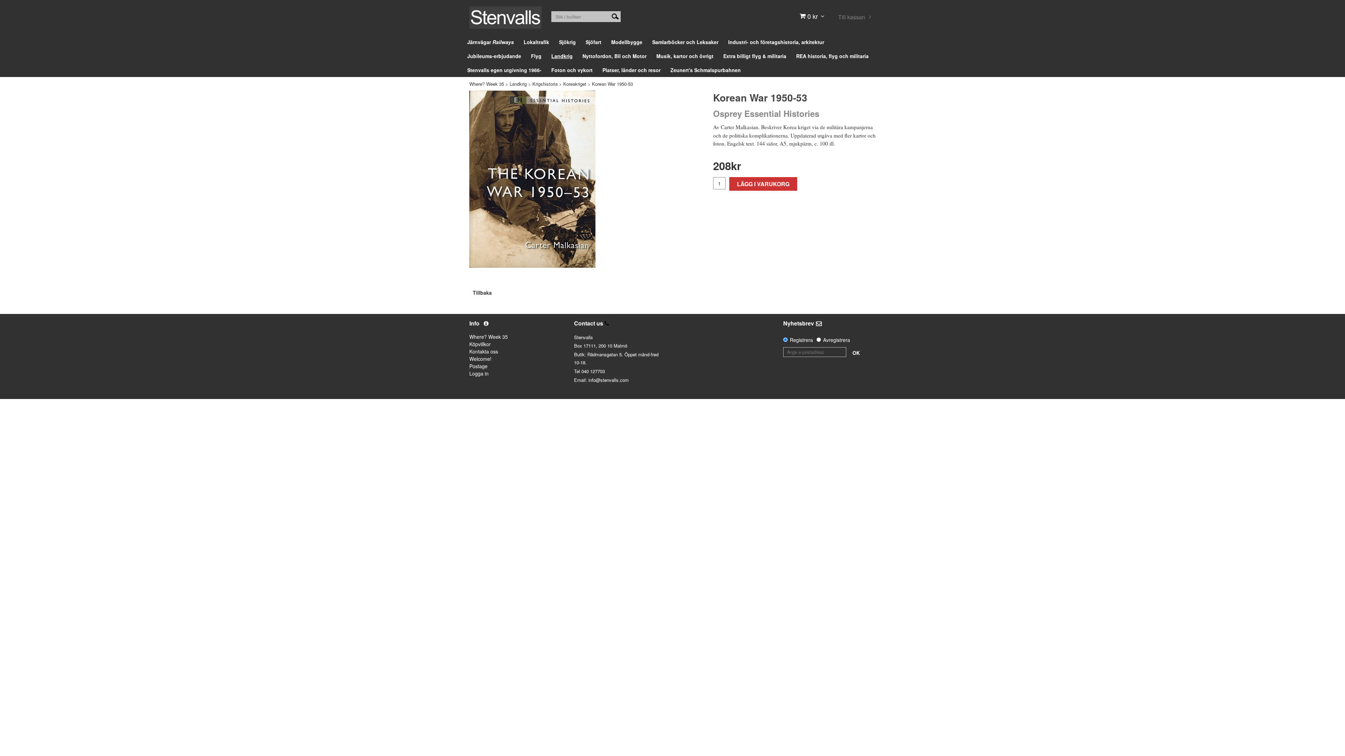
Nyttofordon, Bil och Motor (614, 55)
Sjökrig (567, 42)
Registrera (801, 339)
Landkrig (562, 55)
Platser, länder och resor (631, 70)
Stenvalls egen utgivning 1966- (504, 70)
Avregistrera (836, 339)
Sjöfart (593, 42)
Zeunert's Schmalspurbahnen (705, 70)
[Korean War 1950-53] (532, 179)
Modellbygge (626, 42)
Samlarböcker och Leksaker (685, 42)
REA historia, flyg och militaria (832, 55)
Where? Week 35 (486, 83)
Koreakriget (574, 83)
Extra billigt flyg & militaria (754, 55)
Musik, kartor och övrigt (684, 55)
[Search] (615, 15)
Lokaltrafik (536, 42)
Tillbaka (482, 292)
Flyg (536, 55)
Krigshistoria (545, 83)
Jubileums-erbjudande (494, 55)
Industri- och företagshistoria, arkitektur (776, 42)
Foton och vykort (572, 70)
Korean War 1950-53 (612, 83)
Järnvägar (490, 42)
